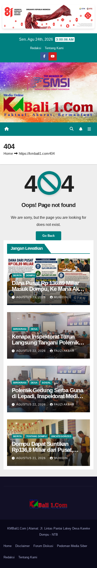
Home (8, 153)
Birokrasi (19, 329)
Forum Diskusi (43, 546)
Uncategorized (61, 436)
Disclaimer (22, 546)
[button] (71, 129)
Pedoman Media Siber (72, 546)
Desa (34, 329)
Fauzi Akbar (64, 351)
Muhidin (61, 297)
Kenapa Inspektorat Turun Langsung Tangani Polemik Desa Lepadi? (45, 342)
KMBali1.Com (17, 528)
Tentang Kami (54, 48)
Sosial (46, 382)
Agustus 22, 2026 (31, 351)
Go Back (48, 235)
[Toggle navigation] (89, 129)
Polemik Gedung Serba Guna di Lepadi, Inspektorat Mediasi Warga (48, 396)
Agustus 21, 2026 (31, 458)
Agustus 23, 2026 (31, 297)
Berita (17, 275)
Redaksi (35, 48)
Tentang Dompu (36, 436)
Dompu (30, 275)
